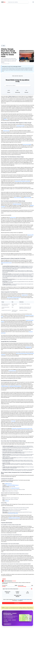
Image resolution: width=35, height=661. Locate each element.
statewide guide (28, 347)
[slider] (25, 586)
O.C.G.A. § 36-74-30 (12, 370)
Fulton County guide (17, 197)
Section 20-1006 (30, 234)
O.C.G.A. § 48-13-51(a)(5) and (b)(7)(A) (14, 297)
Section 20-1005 (13, 217)
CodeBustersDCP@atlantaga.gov (15, 386)
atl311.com (7, 500)
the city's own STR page (27, 144)
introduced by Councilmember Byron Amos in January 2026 (22, 428)
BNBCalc (5, 119)
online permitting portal (17, 204)
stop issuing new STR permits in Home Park (22, 181)
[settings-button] (33, 2)
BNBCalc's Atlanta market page (14, 517)
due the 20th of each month (13, 513)
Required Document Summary (6, 262)
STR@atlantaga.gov (4, 386)
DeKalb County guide (27, 197)
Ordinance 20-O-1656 (20, 125)
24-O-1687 (13, 421)
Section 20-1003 (6, 130)
